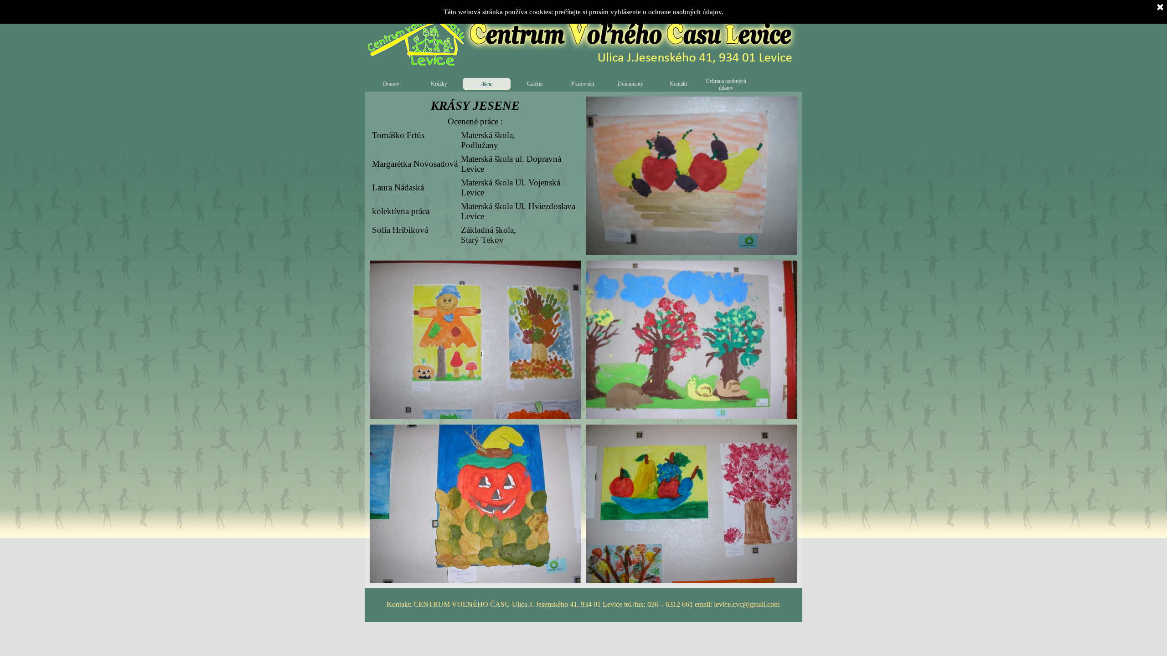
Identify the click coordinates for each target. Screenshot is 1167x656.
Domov (391, 84)
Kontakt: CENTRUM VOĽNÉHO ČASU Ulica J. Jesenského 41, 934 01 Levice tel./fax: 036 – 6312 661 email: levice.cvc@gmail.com (583, 604)
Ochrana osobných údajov (726, 84)
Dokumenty (630, 84)
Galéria (534, 84)
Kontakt (678, 84)
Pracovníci (582, 84)
